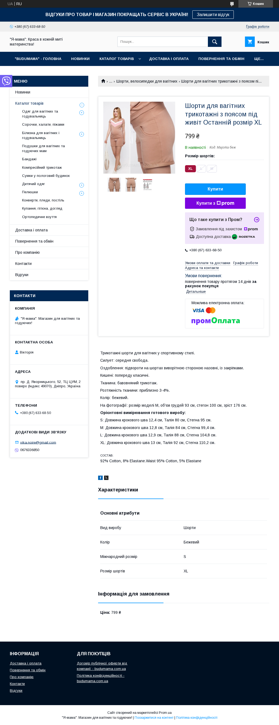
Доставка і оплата (31, 230)
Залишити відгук (213, 14)
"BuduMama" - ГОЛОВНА (38, 59)
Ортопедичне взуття (39, 217)
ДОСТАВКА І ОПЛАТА (169, 59)
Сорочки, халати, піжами (43, 124)
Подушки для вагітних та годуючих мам (43, 148)
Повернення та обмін (34, 241)
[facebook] (100, 478)
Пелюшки (30, 192)
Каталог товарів (29, 103)
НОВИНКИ (80, 59)
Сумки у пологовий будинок (46, 176)
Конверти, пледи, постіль (43, 200)
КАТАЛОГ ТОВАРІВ (116, 59)
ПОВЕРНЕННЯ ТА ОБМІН (221, 59)
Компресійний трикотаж (42, 167)
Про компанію (27, 252)
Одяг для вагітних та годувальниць (40, 113)
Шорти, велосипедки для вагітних (146, 81)
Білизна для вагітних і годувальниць (40, 135)
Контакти (23, 263)
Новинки (22, 92)
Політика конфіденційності (196, 718)
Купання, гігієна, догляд (42, 208)
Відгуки (21, 275)
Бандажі (29, 159)
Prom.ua (165, 713)
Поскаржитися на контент (154, 718)
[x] (106, 478)
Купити (215, 189)
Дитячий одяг (33, 184)
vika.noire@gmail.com (38, 442)
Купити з (205, 203)
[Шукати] (215, 42)
